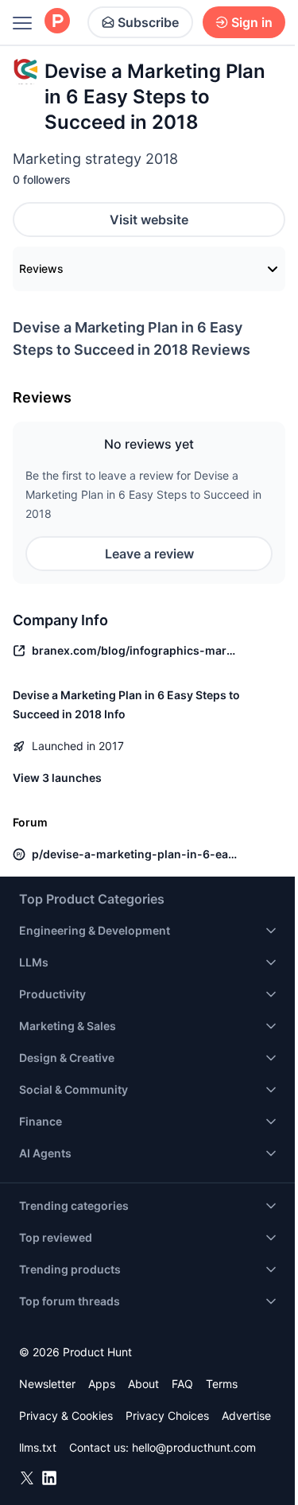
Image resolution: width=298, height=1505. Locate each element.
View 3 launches (57, 777)
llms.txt (37, 1447)
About (143, 1383)
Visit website (149, 220)
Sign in (252, 22)
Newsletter (47, 1383)
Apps (101, 1383)
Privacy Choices (167, 1415)
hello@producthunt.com (194, 1447)
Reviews (41, 268)
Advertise (246, 1415)
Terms (222, 1383)
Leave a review (149, 554)
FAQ (182, 1383)
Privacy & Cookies (66, 1415)
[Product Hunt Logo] (57, 22)
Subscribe (148, 22)
